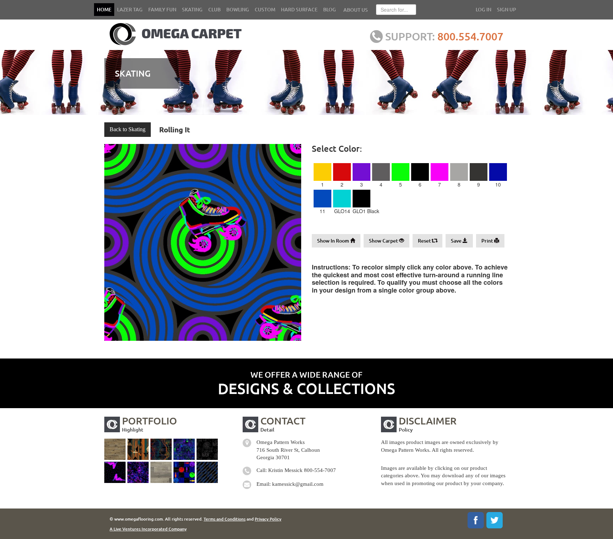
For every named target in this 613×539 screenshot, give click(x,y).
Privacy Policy (268, 519)
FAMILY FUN (162, 9)
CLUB (214, 9)
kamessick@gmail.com (298, 484)
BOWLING (237, 9)
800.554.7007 (470, 36)
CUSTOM (265, 9)
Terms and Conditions (224, 519)
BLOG (329, 9)
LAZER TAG (130, 9)
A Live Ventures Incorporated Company (148, 529)
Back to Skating (127, 129)
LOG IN (483, 9)
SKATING (192, 9)
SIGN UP (506, 9)
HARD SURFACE (299, 9)
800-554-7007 (320, 470)
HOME (104, 9)
